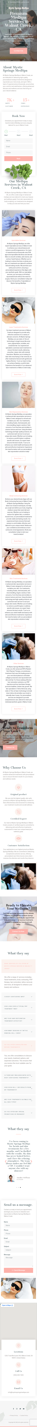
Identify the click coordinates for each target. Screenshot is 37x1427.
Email (6, 1238)
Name (6, 1222)
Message (7, 1255)
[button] (16, 1187)
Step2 (18, 135)
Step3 (31, 135)
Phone (6, 1230)
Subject (6, 1246)
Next (18, 158)
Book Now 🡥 (18, 290)
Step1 (6, 135)
